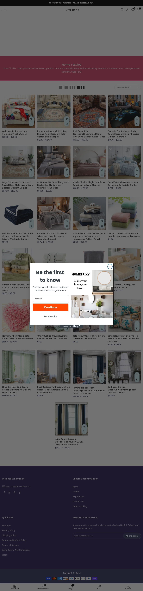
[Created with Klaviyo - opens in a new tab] (71, 326)
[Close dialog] (110, 266)
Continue (50, 307)
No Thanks (50, 316)
